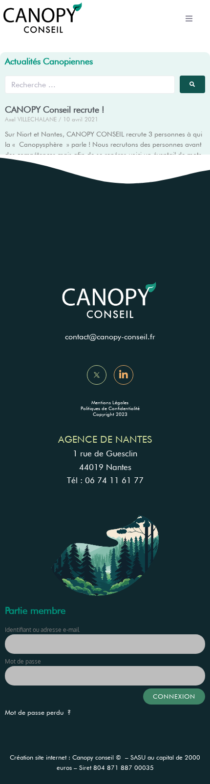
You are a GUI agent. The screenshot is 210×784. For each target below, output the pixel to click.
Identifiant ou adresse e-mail (42, 629)
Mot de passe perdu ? (38, 712)
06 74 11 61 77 (114, 480)
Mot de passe (23, 661)
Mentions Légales (109, 402)
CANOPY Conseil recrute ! (55, 109)
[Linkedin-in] (123, 375)
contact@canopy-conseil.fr (110, 336)
